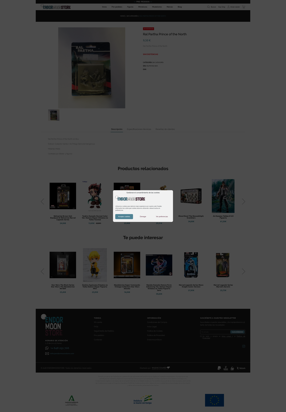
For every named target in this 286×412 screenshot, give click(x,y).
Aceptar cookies (124, 216)
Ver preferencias (162, 216)
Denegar (143, 216)
